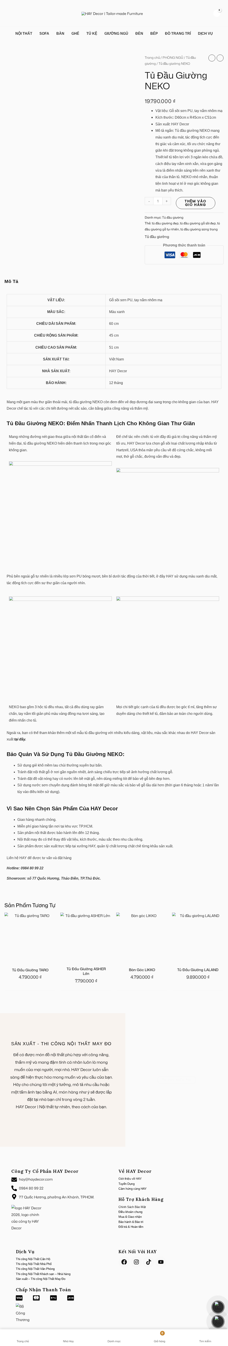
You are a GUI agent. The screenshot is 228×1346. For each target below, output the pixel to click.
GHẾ (75, 33)
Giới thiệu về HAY (129, 1178)
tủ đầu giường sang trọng (199, 229)
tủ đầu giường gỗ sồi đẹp (198, 223)
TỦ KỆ (91, 33)
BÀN (60, 33)
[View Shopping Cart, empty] (216, 13)
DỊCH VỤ (205, 33)
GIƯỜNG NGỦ (116, 33)
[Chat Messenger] (218, 1307)
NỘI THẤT (23, 33)
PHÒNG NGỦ (173, 57)
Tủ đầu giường (172, 217)
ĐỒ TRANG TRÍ (178, 33)
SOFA (44, 33)
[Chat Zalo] (218, 1321)
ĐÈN (139, 33)
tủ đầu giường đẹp (165, 223)
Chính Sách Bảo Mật (132, 1207)
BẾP (154, 33)
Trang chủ (152, 57)
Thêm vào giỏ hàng (195, 203)
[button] (10, 13)
